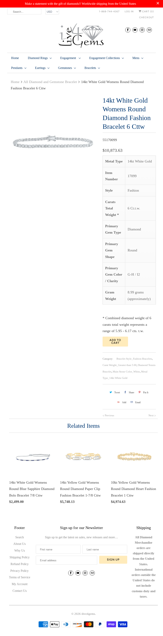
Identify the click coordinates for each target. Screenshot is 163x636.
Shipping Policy (20, 557)
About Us (19, 543)
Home (15, 58)
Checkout (146, 17)
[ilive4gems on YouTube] (135, 29)
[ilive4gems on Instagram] (142, 29)
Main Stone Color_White (126, 371)
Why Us (19, 550)
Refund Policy (20, 564)
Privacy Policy (19, 570)
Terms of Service (19, 577)
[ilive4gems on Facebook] (127, 29)
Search (19, 537)
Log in (129, 11)
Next (151, 415)
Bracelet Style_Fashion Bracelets (134, 358)
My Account (19, 584)
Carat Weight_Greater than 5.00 (120, 365)
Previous (109, 415)
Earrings (40, 68)
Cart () (147, 11)
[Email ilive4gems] (149, 29)
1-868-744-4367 (109, 11)
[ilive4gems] (81, 36)
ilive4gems (88, 613)
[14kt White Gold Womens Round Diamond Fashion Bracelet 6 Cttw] (53, 141)
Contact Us (20, 590)
